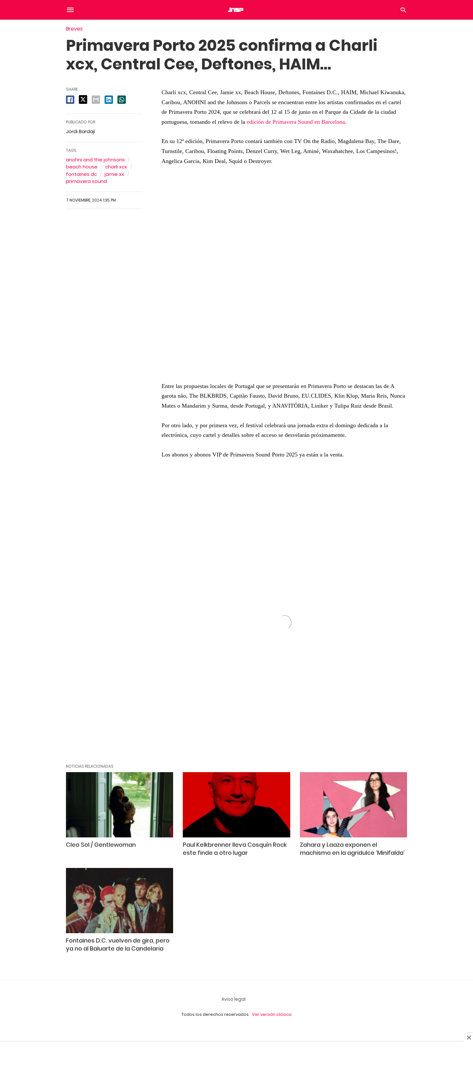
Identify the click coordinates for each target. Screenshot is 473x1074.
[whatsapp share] (121, 99)
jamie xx (114, 174)
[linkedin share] (109, 99)
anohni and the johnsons (95, 159)
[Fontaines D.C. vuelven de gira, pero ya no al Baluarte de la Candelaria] (119, 900)
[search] (403, 10)
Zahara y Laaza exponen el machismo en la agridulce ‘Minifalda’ (352, 849)
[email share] (96, 99)
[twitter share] (83, 99)
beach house (81, 166)
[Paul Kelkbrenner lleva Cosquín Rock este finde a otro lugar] (236, 804)
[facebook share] (70, 99)
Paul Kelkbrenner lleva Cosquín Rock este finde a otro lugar (235, 849)
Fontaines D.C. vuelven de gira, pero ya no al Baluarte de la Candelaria (118, 944)
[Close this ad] (468, 1037)
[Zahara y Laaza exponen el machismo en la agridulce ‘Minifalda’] (353, 804)
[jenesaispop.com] (236, 9)
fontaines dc (81, 174)
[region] (284, 276)
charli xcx (116, 166)
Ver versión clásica (272, 1014)
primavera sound (86, 181)
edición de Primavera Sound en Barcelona (296, 122)
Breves (74, 28)
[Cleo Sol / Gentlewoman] (119, 804)
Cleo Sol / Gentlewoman (101, 845)
